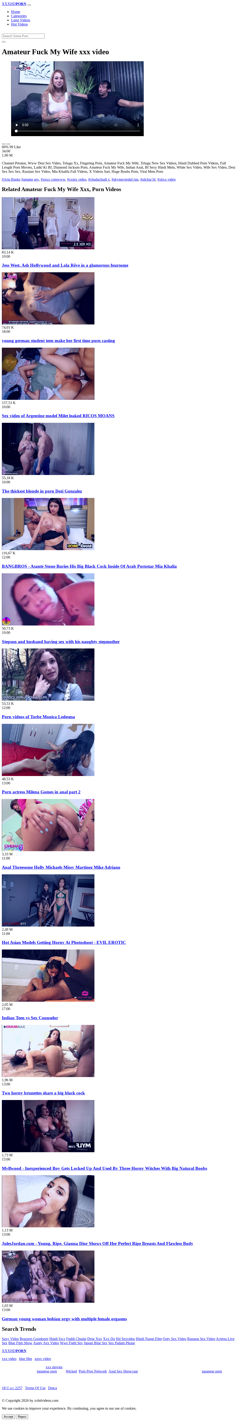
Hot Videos (19, 24)
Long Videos (20, 20)
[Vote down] (8, 144)
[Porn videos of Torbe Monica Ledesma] (48, 699)
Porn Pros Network (93, 1371)
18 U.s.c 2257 (12, 1388)
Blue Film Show (20, 1343)
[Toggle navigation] (29, 5)
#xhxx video (166, 179)
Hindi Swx (57, 1339)
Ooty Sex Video (174, 1339)
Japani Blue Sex (95, 1343)
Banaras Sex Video (201, 1339)
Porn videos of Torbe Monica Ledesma (38, 716)
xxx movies (54, 1367)
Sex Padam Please (121, 1343)
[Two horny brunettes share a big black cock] (48, 1076)
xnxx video (42, 1359)
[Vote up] (4, 144)
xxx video (9, 1359)
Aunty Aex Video (46, 1343)
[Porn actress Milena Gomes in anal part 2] (48, 775)
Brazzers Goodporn (34, 1339)
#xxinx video (76, 179)
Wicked (71, 1371)
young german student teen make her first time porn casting (58, 340)
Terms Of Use (35, 1388)
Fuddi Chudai (76, 1339)
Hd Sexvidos (125, 1339)
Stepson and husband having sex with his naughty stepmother (61, 641)
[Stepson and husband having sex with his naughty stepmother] (48, 624)
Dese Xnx (94, 1339)
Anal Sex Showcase (123, 1371)
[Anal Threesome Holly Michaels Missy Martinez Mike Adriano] (48, 850)
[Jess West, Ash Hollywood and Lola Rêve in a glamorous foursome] (48, 248)
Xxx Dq (109, 1339)
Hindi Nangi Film (149, 1339)
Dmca (52, 1388)
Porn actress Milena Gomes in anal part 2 (41, 791)
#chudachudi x (99, 179)
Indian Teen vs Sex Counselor (30, 1017)
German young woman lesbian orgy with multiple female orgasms (64, 1318)
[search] (4, 41)
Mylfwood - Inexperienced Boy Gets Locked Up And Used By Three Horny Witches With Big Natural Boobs (104, 1168)
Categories (19, 16)
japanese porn (47, 1371)
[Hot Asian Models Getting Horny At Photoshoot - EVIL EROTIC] (48, 925)
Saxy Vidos (10, 1339)
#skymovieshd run (125, 179)
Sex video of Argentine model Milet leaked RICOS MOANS (58, 415)
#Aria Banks (11, 179)
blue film (25, 1359)
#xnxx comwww (53, 179)
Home (15, 12)
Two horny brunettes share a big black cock (43, 1093)
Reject (22, 1416)
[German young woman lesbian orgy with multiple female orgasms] (48, 1301)
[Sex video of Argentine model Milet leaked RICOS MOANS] (48, 399)
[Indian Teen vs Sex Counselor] (48, 1000)
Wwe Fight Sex (71, 1343)
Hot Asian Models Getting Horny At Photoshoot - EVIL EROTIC (64, 942)
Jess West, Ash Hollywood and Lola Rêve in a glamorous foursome (65, 265)
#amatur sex (30, 179)
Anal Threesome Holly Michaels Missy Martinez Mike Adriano (61, 867)
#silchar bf (148, 179)
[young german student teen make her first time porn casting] (48, 323)
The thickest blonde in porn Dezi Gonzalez (42, 491)
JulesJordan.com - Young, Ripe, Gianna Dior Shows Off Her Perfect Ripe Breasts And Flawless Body (97, 1243)
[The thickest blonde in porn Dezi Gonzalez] (48, 474)
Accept (8, 1416)
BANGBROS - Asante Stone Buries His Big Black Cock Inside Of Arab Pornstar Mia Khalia (89, 566)
